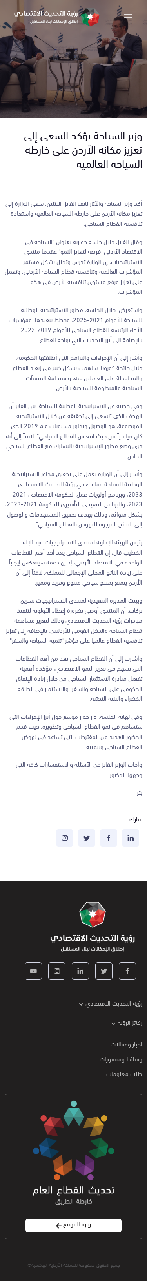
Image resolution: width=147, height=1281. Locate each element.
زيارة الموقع (76, 1224)
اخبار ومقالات (126, 1043)
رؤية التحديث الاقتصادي (113, 1002)
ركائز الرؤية (130, 1022)
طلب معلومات (124, 1073)
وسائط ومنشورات (121, 1058)
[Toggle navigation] (128, 17)
